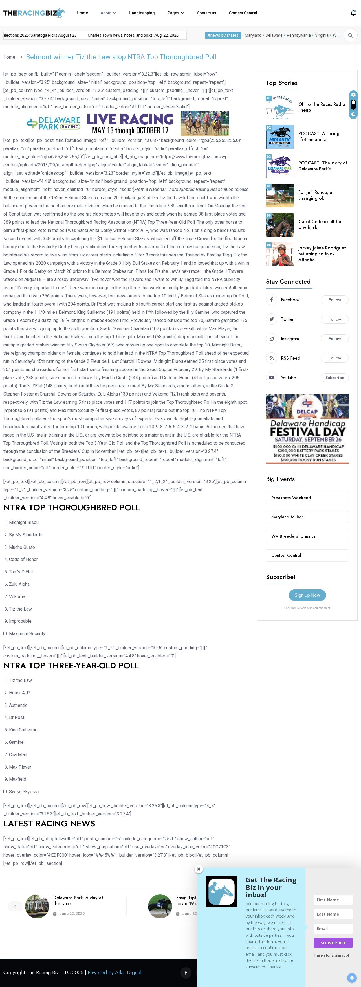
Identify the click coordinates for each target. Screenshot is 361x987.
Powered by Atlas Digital (114, 972)
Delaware (274, 35)
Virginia (322, 35)
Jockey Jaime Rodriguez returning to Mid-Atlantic (322, 254)
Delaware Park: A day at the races (78, 900)
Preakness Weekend (291, 498)
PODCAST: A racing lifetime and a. (319, 136)
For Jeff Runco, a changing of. (315, 195)
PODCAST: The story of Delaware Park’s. (322, 166)
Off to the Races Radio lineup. (321, 107)
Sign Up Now (307, 595)
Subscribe (334, 377)
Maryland (253, 35)
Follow (335, 300)
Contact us (206, 13)
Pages (173, 13)
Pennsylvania (299, 35)
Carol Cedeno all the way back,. (320, 224)
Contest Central (243, 13)
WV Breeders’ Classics (293, 536)
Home (82, 13)
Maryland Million (287, 517)
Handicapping (142, 13)
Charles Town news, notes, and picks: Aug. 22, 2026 (127, 35)
